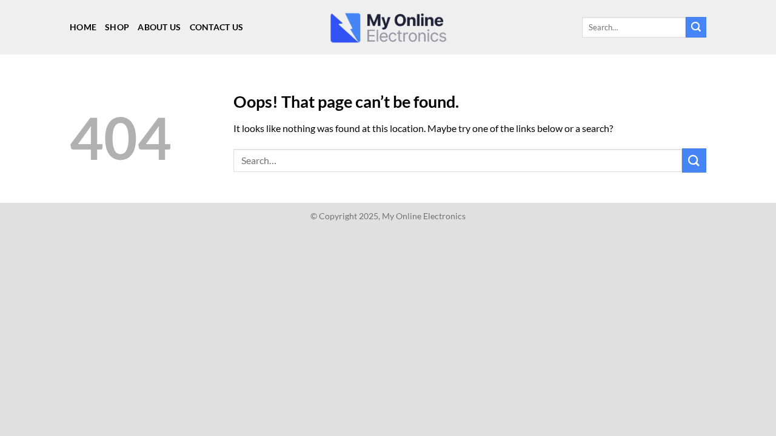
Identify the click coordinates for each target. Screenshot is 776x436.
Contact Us (217, 27)
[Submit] (696, 27)
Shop (117, 27)
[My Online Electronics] (388, 27)
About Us (159, 27)
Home (83, 27)
